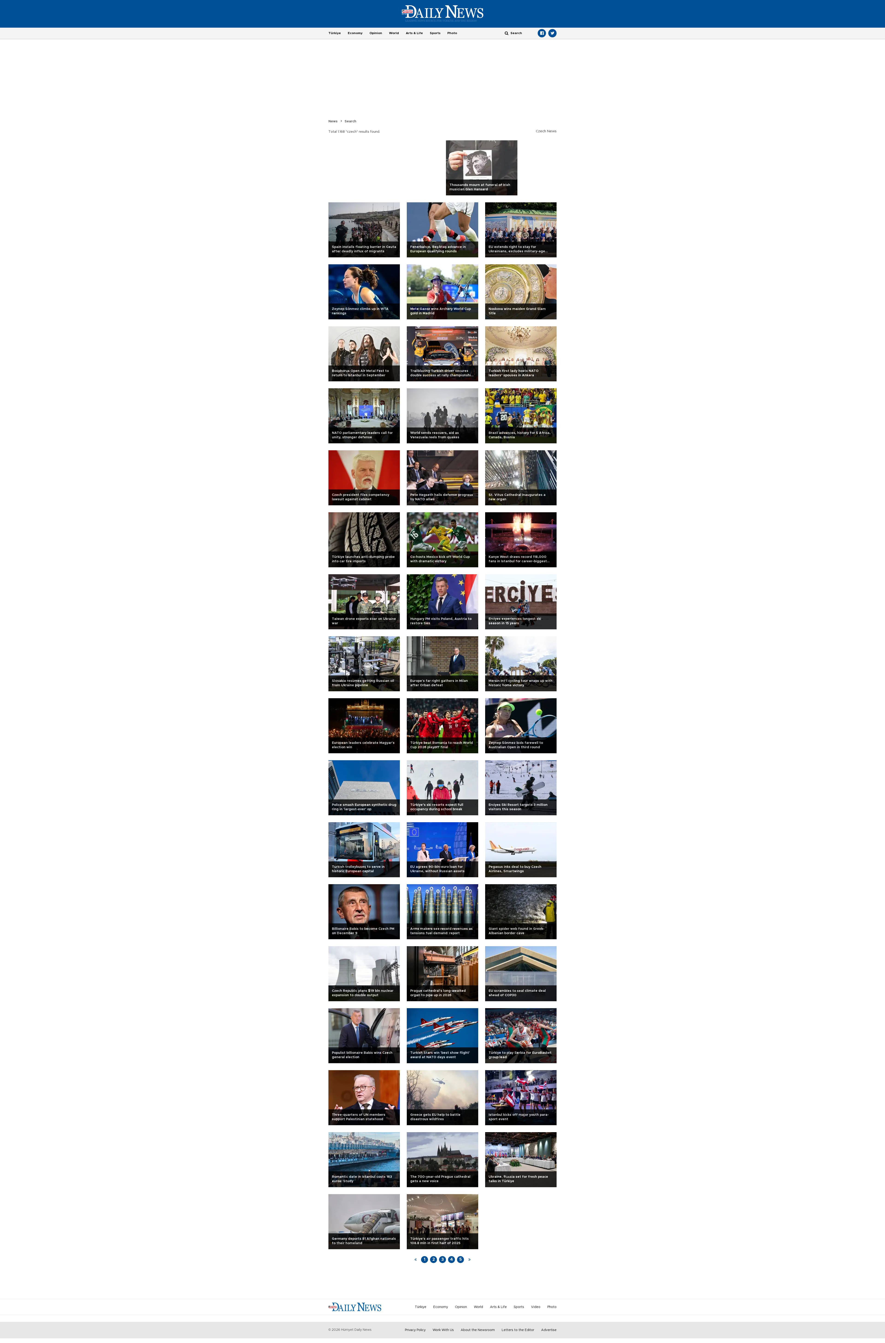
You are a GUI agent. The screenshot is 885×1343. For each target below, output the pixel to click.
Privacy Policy (415, 1330)
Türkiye (334, 33)
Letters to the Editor (518, 1330)
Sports (435, 33)
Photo (452, 33)
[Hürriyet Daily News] (443, 13)
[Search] (506, 33)
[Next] (469, 1259)
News (333, 121)
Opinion (375, 33)
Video (535, 1307)
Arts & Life (414, 33)
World (394, 33)
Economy (355, 33)
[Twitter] (552, 33)
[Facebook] (542, 33)
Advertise (549, 1330)
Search (350, 121)
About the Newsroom (478, 1330)
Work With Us (443, 1330)
